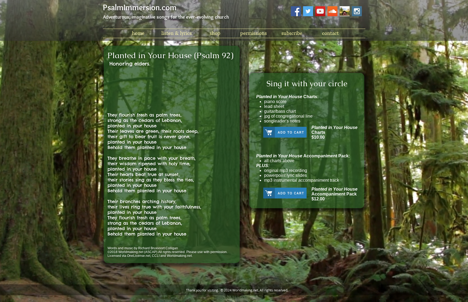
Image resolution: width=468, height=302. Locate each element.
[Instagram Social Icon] (357, 11)
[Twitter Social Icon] (308, 11)
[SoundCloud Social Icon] (332, 11)
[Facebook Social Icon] (296, 11)
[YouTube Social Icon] (320, 11)
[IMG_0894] (345, 11)
